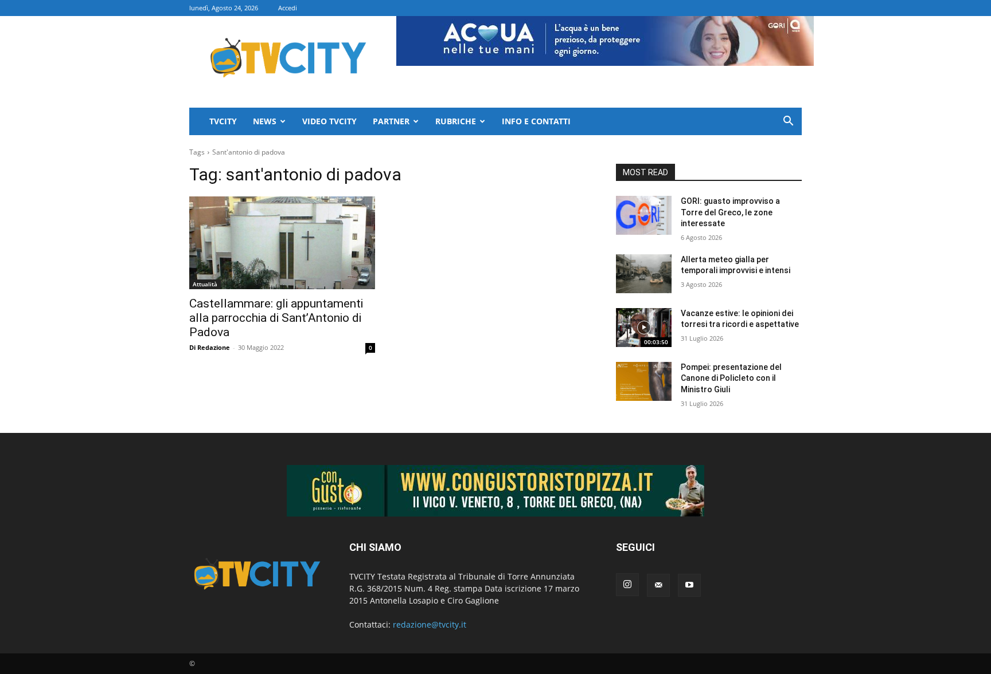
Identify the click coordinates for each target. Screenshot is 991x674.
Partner (391, 121)
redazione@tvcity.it (429, 624)
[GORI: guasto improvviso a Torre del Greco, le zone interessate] (644, 215)
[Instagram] (627, 584)
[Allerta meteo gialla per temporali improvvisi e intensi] (644, 273)
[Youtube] (689, 585)
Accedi (287, 7)
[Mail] (658, 585)
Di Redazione (209, 347)
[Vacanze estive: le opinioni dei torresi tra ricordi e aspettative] (644, 327)
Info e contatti (536, 121)
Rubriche (455, 121)
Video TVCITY (329, 121)
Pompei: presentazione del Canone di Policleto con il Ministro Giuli (731, 378)
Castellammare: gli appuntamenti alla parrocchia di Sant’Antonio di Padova (276, 318)
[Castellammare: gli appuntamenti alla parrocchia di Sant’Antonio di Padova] (282, 242)
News (264, 121)
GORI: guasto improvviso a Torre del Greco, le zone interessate (730, 212)
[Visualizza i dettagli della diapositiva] (495, 491)
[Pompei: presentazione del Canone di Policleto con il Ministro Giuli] (644, 381)
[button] (788, 122)
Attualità (205, 284)
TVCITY (223, 121)
